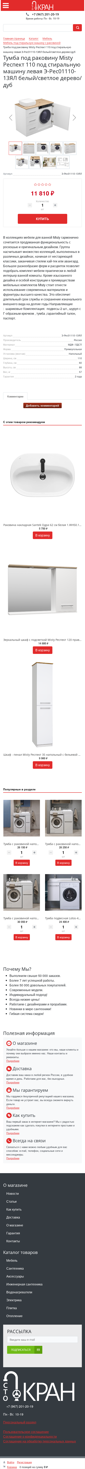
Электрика (14, 1300)
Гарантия (13, 1233)
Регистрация (24, 1462)
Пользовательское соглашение (26, 1431)
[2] (39, 184)
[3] (42, 184)
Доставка (13, 1217)
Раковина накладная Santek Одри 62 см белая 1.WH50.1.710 (44, 525)
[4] (46, 184)
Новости (12, 1193)
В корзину (42, 535)
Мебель (11, 1260)
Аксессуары (15, 1276)
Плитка (11, 1308)
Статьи (11, 1201)
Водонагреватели (19, 1292)
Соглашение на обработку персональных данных (39, 1441)
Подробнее (12, 1061)
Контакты (13, 1241)
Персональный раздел (19, 1422)
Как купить (14, 1209)
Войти (10, 1462)
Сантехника (15, 1268)
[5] (49, 184)
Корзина (12, 1467)
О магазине (14, 1225)
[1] (35, 184)
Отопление (14, 1316)
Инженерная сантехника (24, 1284)
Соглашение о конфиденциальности (30, 1436)
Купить (42, 218)
